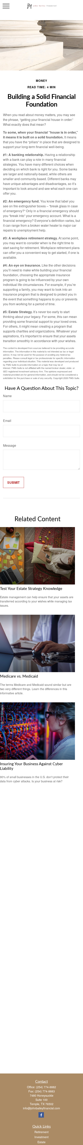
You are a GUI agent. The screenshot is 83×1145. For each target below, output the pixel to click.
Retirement (41, 1132)
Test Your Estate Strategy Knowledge (31, 589)
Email (7, 420)
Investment (41, 1137)
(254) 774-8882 (46, 1087)
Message (9, 445)
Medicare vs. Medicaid (19, 676)
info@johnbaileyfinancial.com (41, 1108)
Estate (41, 1142)
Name (7, 395)
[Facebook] (41, 1115)
